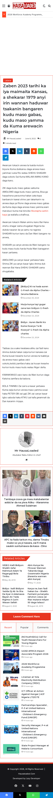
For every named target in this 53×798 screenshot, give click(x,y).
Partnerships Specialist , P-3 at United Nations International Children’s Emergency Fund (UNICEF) (34, 711)
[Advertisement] (26, 45)
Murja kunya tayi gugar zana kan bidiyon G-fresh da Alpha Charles (34, 308)
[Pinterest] (27, 416)
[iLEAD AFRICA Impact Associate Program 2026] (11, 654)
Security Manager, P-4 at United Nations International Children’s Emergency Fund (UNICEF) (34, 731)
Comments (43, 627)
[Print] (5, 421)
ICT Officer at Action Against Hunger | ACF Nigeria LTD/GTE (33, 694)
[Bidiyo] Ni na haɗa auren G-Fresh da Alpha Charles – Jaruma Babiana (35, 290)
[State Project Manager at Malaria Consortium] (11, 749)
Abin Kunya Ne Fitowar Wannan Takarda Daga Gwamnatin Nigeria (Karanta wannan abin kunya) (38, 572)
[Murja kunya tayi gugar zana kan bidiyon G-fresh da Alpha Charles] (10, 307)
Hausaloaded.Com (26, 774)
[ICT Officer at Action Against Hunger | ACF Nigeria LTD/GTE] (11, 695)
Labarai (8, 80)
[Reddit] (33, 416)
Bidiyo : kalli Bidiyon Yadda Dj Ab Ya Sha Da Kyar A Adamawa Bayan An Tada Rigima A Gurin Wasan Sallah (13, 595)
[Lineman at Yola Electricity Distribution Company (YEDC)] (11, 681)
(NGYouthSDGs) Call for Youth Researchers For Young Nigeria (34, 640)
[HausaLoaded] (24, 5)
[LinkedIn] (16, 416)
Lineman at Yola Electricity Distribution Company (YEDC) (33, 680)
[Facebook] (5, 416)
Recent (8, 627)
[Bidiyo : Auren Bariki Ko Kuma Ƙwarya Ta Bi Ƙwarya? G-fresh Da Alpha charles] (10, 325)
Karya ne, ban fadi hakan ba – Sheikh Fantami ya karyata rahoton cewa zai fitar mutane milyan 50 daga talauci (38, 595)
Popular (24, 627)
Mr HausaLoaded (14, 138)
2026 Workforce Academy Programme (25, 14)
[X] (10, 416)
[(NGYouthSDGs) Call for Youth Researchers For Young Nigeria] (11, 640)
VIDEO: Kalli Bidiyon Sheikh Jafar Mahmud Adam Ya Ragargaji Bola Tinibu (13, 571)
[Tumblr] (21, 416)
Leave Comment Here (26, 616)
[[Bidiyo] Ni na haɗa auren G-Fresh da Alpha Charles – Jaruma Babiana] (10, 290)
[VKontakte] (38, 416)
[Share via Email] (44, 416)
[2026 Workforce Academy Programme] (11, 668)
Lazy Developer (33, 778)
